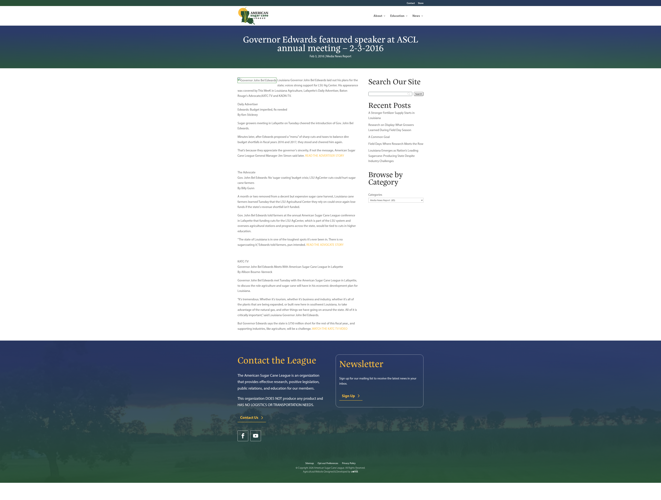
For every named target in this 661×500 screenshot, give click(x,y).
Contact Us (249, 417)
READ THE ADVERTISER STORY (324, 156)
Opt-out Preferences (328, 463)
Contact (411, 3)
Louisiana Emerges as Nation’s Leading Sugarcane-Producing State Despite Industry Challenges (393, 156)
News (416, 16)
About (378, 16)
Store (420, 3)
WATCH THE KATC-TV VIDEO (329, 329)
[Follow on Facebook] (243, 436)
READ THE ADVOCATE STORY (325, 245)
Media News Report (338, 56)
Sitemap (309, 463)
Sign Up (348, 395)
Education (397, 16)
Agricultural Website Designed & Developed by (327, 471)
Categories (375, 195)
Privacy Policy (349, 463)
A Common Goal (379, 137)
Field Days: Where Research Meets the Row (395, 144)
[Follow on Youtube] (255, 436)
